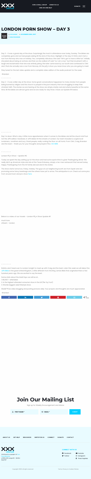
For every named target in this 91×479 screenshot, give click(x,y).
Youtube (81, 453)
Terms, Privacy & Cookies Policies (68, 469)
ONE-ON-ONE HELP (45, 8)
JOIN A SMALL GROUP (39, 5)
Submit (75, 412)
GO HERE (54, 144)
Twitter (66, 456)
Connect (51, 437)
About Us (6, 437)
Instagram (81, 456)
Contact (70, 437)
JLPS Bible (5, 271)
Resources (27, 437)
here (30, 174)
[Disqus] (45, 323)
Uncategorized (15, 37)
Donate (77, 6)
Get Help (16, 437)
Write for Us (39, 437)
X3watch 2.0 (54, 5)
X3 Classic (13, 34)
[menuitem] (39, 4)
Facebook (67, 453)
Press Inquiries (83, 458)
